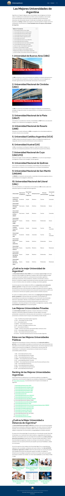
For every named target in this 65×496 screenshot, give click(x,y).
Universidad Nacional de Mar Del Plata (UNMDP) (26, 401)
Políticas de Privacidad (30, 492)
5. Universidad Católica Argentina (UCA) (21, 36)
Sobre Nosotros (32, 493)
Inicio (48, 3)
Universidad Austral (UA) (20, 393)
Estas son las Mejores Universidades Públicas (23, 49)
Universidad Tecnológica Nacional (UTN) (24, 408)
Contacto (52, 3)
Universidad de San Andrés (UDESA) (23, 411)
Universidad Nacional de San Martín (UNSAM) (25, 398)
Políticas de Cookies (37, 492)
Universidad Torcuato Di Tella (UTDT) (23, 410)
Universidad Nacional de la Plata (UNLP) (24, 388)
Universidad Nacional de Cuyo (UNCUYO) (24, 395)
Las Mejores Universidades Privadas (21, 47)
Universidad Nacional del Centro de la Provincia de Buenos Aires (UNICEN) (32, 405)
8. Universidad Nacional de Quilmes (20, 41)
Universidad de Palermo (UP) (21, 415)
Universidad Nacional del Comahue (23, 416)
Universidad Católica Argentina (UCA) (24, 392)
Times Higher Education (19, 380)
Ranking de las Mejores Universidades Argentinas (23, 50)
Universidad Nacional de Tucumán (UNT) (24, 406)
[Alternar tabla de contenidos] (36, 29)
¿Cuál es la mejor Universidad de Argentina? (22, 46)
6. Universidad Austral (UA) (19, 38)
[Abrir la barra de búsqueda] (57, 3)
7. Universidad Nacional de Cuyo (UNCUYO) (22, 39)
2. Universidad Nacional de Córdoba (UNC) (22, 32)
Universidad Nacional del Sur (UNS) (23, 403)
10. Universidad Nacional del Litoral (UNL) (22, 44)
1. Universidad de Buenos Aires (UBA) (21, 30)
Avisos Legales (24, 492)
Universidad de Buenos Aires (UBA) (23, 385)
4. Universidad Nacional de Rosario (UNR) (22, 35)
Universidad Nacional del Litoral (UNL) (23, 397)
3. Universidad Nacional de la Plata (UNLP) (22, 33)
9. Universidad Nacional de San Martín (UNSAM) (23, 42)
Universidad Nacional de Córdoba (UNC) (24, 387)
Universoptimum (17, 3)
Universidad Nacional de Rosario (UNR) (24, 390)
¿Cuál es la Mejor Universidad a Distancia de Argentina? (25, 52)
